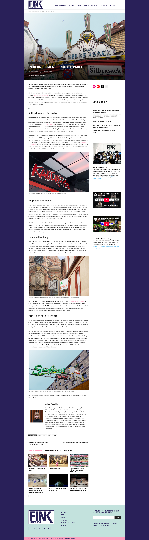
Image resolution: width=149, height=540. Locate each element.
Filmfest (45, 435)
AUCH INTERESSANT (35, 450)
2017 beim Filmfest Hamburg (76, 301)
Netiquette (64, 525)
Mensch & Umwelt (60, 6)
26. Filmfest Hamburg (49, 124)
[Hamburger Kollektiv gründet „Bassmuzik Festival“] (79, 460)
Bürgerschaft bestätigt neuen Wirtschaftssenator (38, 443)
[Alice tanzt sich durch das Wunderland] (58, 480)
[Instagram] (35, 528)
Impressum (64, 520)
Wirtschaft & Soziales (99, 6)
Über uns (112, 6)
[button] (118, 6)
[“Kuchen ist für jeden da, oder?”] (37, 460)
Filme (39, 435)
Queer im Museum (54, 468)
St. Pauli (54, 435)
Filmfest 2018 (35, 11)
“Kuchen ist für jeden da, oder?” (102, 121)
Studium (63, 515)
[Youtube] (49, 528)
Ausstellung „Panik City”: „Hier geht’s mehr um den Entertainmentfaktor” (106, 126)
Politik (86, 6)
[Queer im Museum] (58, 460)
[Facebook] (30, 528)
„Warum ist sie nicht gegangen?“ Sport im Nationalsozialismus (35, 490)
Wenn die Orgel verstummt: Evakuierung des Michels (105, 131)
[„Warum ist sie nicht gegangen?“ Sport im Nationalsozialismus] (37, 480)
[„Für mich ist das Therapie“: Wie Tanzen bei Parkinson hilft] (79, 480)
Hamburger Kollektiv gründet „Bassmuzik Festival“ (77, 470)
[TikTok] (39, 528)
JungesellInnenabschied (41, 95)
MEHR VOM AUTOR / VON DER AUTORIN (58, 450)
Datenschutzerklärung (68, 522)
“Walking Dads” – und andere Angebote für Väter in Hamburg (105, 117)
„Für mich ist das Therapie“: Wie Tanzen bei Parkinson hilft (79, 490)
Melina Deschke (35, 75)
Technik (71, 6)
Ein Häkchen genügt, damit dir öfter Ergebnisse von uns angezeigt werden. (106, 246)
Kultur (79, 6)
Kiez (49, 435)
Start (29, 11)
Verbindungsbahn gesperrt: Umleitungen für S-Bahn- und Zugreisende (106, 111)
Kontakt (63, 517)
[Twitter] (44, 528)
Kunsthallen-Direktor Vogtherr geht (75, 442)
